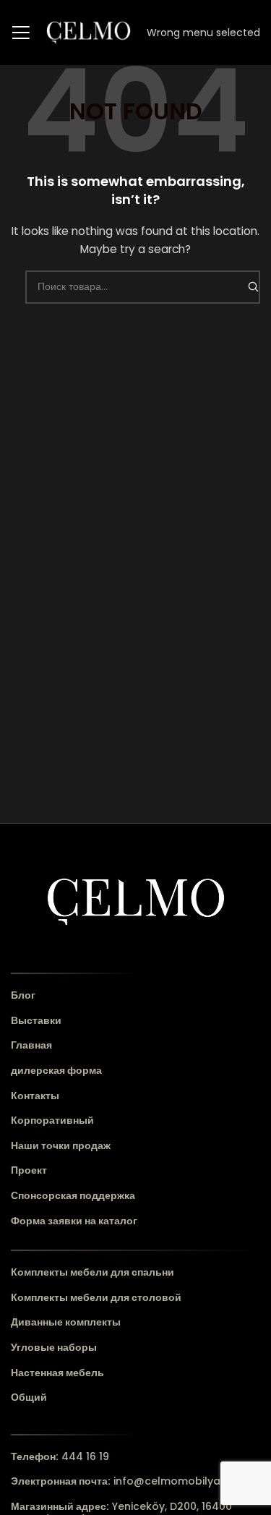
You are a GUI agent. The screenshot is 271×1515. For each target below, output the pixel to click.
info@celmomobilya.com (128, 1481)
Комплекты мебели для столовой (96, 1298)
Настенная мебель (57, 1373)
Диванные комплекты (66, 1322)
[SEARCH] (253, 287)
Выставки (36, 1021)
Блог (23, 995)
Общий (29, 1397)
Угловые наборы (54, 1347)
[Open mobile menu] (21, 32)
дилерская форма (56, 1070)
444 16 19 (60, 1456)
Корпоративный (52, 1120)
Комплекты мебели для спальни (92, 1272)
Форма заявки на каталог (74, 1221)
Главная (31, 1045)
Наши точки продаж (61, 1146)
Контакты (35, 1096)
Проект (29, 1170)
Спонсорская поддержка (73, 1196)
